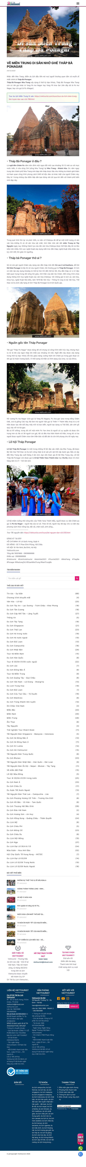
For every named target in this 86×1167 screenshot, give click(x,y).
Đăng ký (74, 1006)
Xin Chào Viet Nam (16, 706)
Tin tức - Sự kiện (15, 593)
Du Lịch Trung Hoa (15, 686)
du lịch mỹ (44, 1116)
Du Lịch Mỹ (12, 822)
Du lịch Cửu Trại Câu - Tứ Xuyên (22, 694)
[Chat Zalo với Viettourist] (80, 1154)
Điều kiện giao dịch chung (68, 1087)
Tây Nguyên (12, 726)
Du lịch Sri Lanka (15, 746)
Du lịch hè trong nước (17, 634)
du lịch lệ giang (45, 1133)
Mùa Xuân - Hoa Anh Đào (18, 850)
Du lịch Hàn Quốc (15, 658)
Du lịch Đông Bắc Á (16, 670)
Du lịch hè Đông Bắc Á (17, 738)
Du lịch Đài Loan (14, 642)
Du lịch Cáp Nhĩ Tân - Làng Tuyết (22, 614)
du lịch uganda (44, 1125)
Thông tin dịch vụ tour (67, 1095)
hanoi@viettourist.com (40, 1005)
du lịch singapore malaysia (42, 1095)
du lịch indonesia (38, 1097)
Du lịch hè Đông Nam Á (18, 742)
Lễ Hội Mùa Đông (15, 774)
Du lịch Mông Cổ (15, 830)
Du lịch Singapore (15, 626)
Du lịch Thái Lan (14, 630)
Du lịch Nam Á (13, 782)
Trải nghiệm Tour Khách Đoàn (21, 730)
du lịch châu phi (42, 1114)
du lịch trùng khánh (46, 1137)
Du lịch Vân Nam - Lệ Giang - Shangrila (25, 682)
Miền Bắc (11, 710)
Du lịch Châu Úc (14, 786)
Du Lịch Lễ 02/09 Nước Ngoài (21, 866)
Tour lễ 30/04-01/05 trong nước (22, 778)
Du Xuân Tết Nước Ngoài (18, 790)
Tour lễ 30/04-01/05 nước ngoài (22, 662)
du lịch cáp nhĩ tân (38, 1140)
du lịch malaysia (46, 1092)
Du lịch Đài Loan (14, 690)
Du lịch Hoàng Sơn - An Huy (20, 814)
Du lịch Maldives (14, 698)
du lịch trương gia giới (43, 1130)
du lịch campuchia (38, 1087)
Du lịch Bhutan (13, 758)
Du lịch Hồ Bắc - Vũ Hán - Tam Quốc (24, 802)
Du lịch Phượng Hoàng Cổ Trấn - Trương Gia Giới (30, 798)
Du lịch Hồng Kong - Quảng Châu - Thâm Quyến (29, 818)
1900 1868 (43, 959)
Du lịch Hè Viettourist (17, 750)
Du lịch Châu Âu (14, 834)
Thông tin (11, 618)
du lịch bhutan (44, 1109)
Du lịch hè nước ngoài (17, 638)
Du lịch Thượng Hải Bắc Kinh (20, 806)
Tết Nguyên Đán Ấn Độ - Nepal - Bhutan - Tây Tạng (31, 766)
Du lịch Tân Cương (15, 610)
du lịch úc (44, 1118)
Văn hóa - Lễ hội (14, 602)
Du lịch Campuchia (15, 646)
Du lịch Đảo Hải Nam (16, 810)
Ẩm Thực (11, 722)
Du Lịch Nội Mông (15, 838)
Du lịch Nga (12, 842)
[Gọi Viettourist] (80, 1148)
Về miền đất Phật (15, 770)
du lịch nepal (41, 1106)
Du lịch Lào (12, 666)
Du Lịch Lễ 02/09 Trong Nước (21, 862)
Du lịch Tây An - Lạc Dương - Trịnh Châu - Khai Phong (32, 606)
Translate (74, 1109)
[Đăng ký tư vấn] (80, 1139)
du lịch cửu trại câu (39, 1135)
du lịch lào (42, 1090)
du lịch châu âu (47, 1121)
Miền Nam (11, 714)
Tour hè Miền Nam (15, 654)
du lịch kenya (37, 1123)
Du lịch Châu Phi (14, 826)
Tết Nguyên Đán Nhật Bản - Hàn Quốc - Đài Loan (30, 762)
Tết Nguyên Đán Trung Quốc (20, 754)
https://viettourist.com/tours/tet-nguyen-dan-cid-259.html (47, 533)
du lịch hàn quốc (42, 1099)
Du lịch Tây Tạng (15, 622)
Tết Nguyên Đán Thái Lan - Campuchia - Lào (28, 794)
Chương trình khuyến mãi (18, 597)
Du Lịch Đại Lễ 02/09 (17, 858)
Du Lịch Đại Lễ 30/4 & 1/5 (19, 846)
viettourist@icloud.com (43, 962)
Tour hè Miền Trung (16, 674)
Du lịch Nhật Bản (15, 650)
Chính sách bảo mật (66, 1092)
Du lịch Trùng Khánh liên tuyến (21, 702)
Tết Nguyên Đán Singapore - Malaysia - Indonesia (30, 734)
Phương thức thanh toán (68, 1090)
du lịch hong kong (44, 1142)
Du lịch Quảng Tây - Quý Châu (21, 678)
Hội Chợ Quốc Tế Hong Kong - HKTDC (25, 854)
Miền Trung (12, 718)
